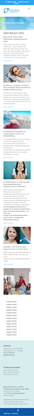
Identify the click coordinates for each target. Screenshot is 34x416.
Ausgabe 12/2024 (11, 318)
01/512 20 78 (23, 404)
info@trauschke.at (9, 355)
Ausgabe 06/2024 (11, 324)
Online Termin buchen (21, 2)
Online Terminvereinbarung (14, 393)
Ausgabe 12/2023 (11, 329)
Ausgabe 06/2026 (11, 301)
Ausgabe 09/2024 (11, 321)
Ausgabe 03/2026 (11, 304)
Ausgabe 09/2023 (11, 332)
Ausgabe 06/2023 (11, 335)
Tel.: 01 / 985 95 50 (9, 353)
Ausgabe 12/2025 (11, 307)
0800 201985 (11, 2)
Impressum (6, 413)
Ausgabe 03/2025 (11, 315)
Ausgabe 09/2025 (11, 310)
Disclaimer (15, 413)
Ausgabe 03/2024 (11, 326)
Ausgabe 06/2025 (11, 313)
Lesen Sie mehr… (8, 61)
